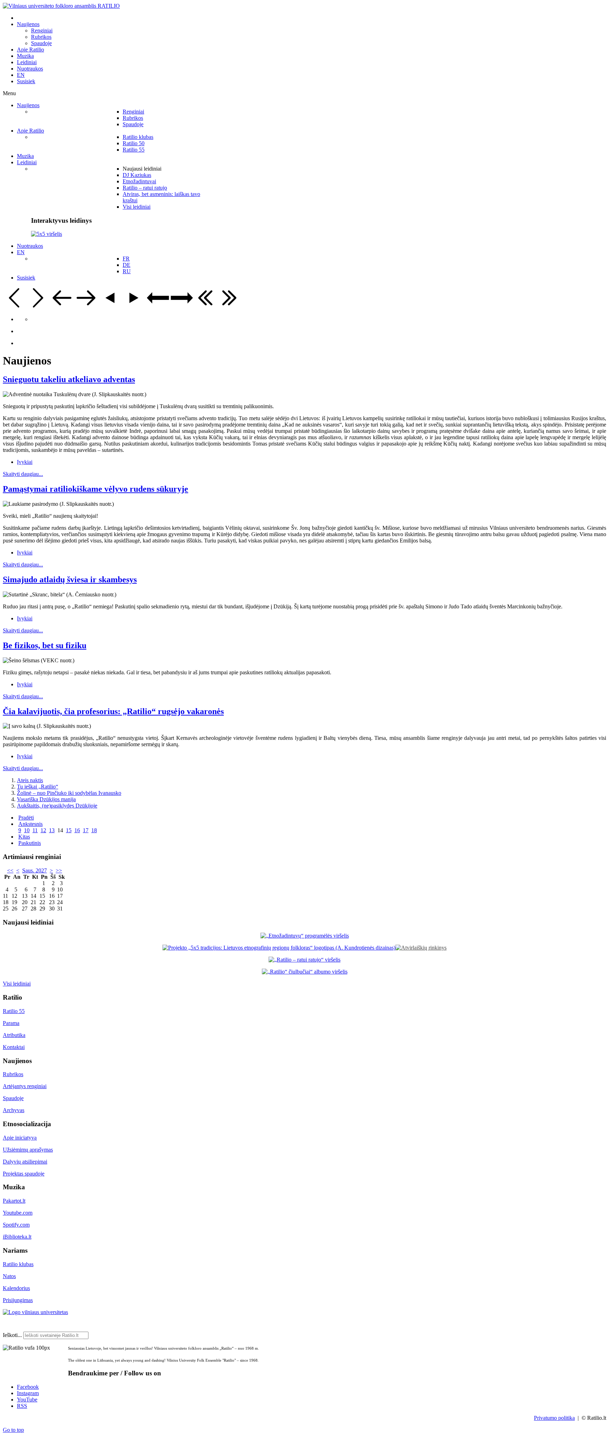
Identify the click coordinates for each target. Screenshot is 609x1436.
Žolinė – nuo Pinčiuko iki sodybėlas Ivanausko (69, 793)
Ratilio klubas (18, 1264)
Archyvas (13, 1110)
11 (35, 830)
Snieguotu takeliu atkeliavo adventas (69, 379)
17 (85, 830)
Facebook (28, 1387)
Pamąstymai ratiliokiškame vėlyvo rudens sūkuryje (95, 488)
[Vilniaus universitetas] (35, 1312)
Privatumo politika (554, 1418)
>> (59, 870)
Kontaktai (14, 1047)
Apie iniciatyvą (20, 1138)
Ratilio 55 (14, 1011)
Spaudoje (13, 1098)
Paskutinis (29, 843)
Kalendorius (16, 1288)
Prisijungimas (18, 1300)
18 (94, 830)
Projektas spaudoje (23, 1174)
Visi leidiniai (17, 984)
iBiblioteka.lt (17, 1237)
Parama (11, 1023)
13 (52, 830)
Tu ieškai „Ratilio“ (37, 787)
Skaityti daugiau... (23, 474)
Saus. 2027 (34, 870)
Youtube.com (17, 1213)
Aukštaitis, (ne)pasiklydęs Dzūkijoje (57, 806)
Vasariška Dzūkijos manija (46, 799)
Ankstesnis (30, 824)
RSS (22, 1406)
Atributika (14, 1035)
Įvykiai (24, 462)
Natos (9, 1276)
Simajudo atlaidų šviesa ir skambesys (70, 579)
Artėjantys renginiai (25, 1086)
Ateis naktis (30, 780)
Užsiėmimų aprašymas (28, 1150)
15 (69, 830)
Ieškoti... (12, 1335)
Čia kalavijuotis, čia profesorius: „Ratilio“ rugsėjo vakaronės (113, 711)
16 (77, 830)
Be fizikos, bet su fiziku (44, 645)
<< (10, 870)
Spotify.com (16, 1225)
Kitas (24, 837)
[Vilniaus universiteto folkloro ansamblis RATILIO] (61, 6)
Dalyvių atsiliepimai (25, 1162)
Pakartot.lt (14, 1201)
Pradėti (26, 818)
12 (43, 830)
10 (27, 830)
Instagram (28, 1393)
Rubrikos (13, 1074)
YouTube (27, 1400)
